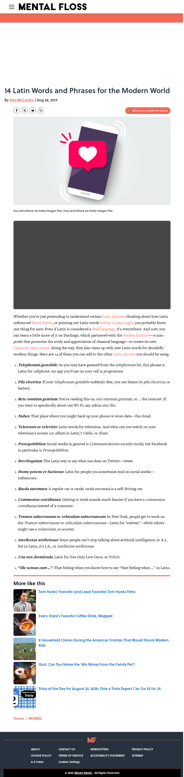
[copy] (41, 110)
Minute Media (83, 773)
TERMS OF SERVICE (71, 755)
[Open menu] (11, 6)
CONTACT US (67, 749)
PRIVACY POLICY (142, 749)
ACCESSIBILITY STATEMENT (107, 755)
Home (18, 718)
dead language (103, 329)
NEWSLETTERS (99, 749)
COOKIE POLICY (41, 755)
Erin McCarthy (22, 100)
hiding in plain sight (116, 322)
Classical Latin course (31, 347)
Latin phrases (113, 316)
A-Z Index (37, 762)
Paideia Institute (136, 335)
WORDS (35, 718)
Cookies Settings (69, 762)
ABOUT (35, 749)
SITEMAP (137, 755)
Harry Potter (42, 322)
